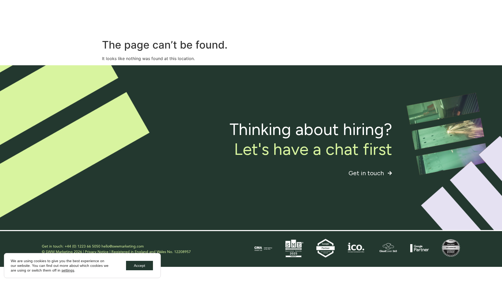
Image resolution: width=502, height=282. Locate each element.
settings (67, 270)
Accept (139, 265)
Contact (447, 15)
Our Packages (415, 15)
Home (291, 15)
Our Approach (377, 15)
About (314, 15)
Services (338, 15)
